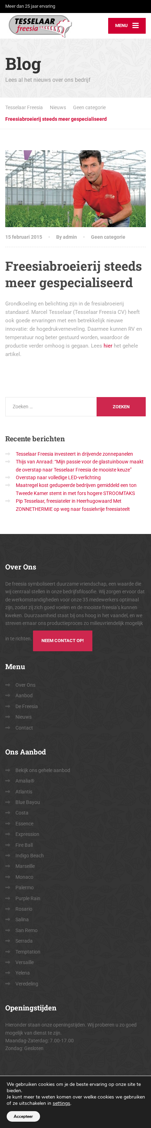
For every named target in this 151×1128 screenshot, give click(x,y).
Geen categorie (108, 237)
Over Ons (25, 685)
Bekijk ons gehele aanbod (42, 770)
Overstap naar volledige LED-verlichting (58, 477)
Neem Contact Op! (62, 640)
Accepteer (23, 1116)
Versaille (24, 962)
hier (108, 346)
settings (61, 1103)
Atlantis (23, 791)
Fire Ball (24, 845)
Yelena (22, 973)
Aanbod (24, 695)
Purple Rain (27, 898)
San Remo (26, 930)
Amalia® (24, 781)
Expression (27, 834)
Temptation (27, 952)
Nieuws (23, 717)
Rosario (23, 909)
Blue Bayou (27, 802)
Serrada (24, 941)
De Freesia (26, 706)
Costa (21, 813)
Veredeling (26, 984)
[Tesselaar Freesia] (40, 26)
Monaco (24, 877)
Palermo (24, 887)
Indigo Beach (29, 855)
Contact (24, 728)
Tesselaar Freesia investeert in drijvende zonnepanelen (74, 454)
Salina (22, 919)
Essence (24, 823)
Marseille (25, 866)
